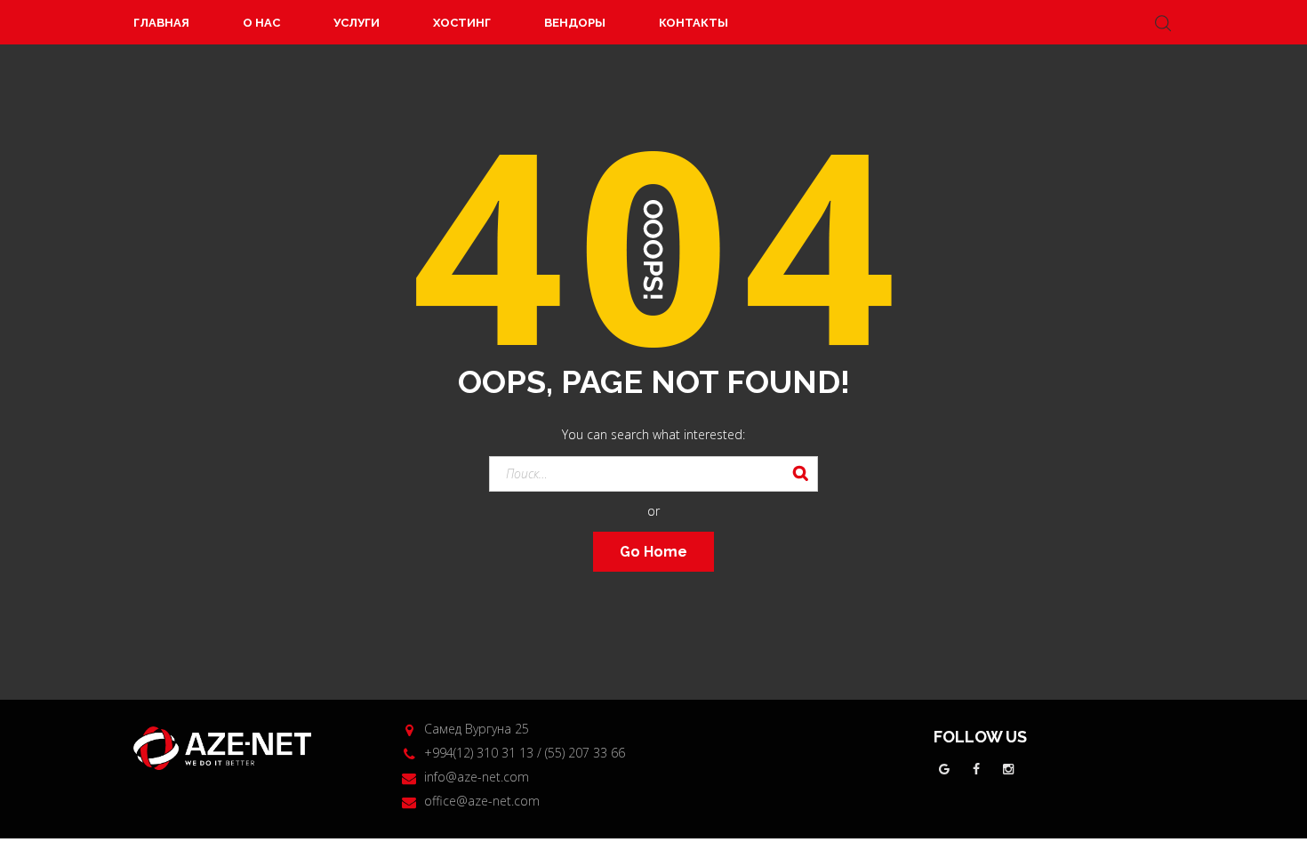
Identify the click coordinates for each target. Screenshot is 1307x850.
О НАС (261, 22)
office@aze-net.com (482, 800)
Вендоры (574, 22)
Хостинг (462, 22)
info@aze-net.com (476, 776)
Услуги (356, 22)
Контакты (693, 22)
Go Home (653, 551)
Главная (161, 22)
